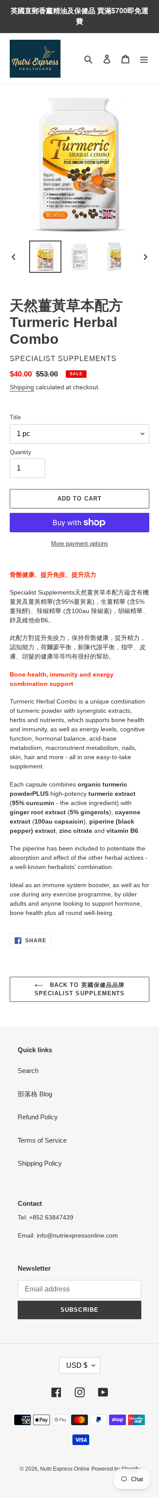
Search (28, 1070)
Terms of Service (42, 1140)
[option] (45, 256)
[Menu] (144, 58)
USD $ (76, 1365)
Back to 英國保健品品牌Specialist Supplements (79, 989)
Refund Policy (38, 1117)
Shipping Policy (40, 1163)
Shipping (22, 387)
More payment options (79, 543)
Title (15, 417)
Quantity (20, 452)
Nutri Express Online (65, 1469)
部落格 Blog (35, 1094)
